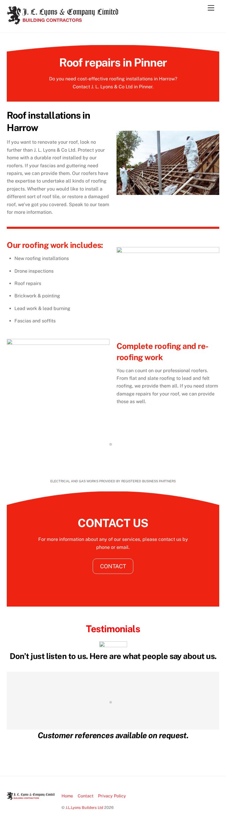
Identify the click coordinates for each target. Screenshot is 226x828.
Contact (86, 795)
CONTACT (113, 566)
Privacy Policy (112, 795)
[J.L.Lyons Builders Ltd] (63, 22)
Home (67, 795)
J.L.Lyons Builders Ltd (84, 807)
